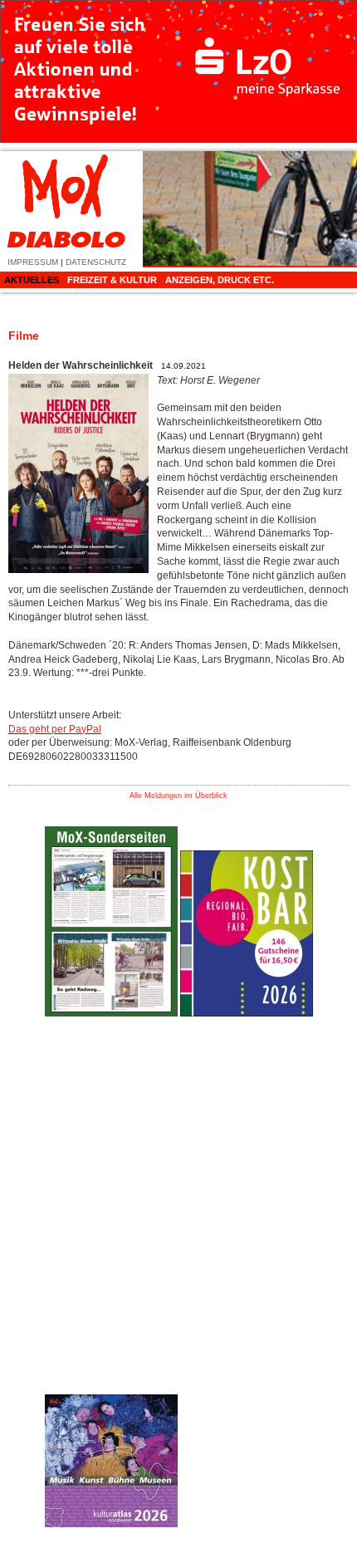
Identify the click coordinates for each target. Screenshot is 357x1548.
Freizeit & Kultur (112, 280)
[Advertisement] (246, 1278)
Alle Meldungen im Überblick (178, 795)
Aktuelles (31, 280)
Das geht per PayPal (54, 729)
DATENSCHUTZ (96, 262)
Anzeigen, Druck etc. (219, 280)
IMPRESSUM (32, 262)
